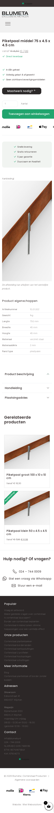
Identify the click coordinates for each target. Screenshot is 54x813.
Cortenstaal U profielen (16, 653)
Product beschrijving (19, 374)
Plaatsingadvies (16, 398)
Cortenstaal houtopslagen (17, 657)
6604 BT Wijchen (13, 700)
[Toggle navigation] (8, 23)
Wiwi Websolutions (32, 805)
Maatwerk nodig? (20, 91)
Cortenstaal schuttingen (16, 660)
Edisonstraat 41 (12, 696)
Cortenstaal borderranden (17, 645)
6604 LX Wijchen (13, 715)
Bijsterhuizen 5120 (13, 711)
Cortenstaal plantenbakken (18, 642)
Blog (6, 673)
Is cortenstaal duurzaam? (17, 618)
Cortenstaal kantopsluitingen (19, 649)
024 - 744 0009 (12, 742)
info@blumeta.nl (12, 739)
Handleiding (13, 388)
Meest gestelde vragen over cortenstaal (24, 614)
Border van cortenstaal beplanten (21, 622)
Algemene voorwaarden (27, 780)
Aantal (24, 104)
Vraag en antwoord (14, 610)
